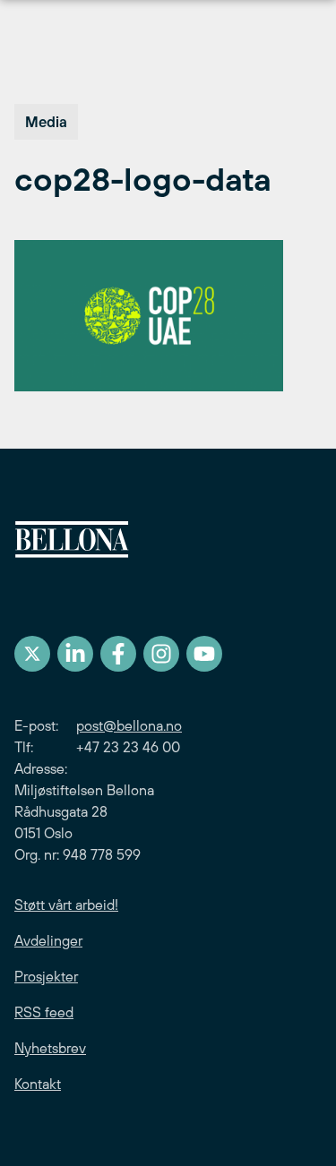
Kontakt (37, 1084)
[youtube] (204, 654)
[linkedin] (75, 654)
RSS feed (43, 1012)
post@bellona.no (129, 725)
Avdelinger (48, 940)
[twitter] (32, 654)
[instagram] (161, 654)
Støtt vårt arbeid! (66, 904)
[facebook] (118, 654)
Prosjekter (46, 976)
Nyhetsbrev (50, 1048)
